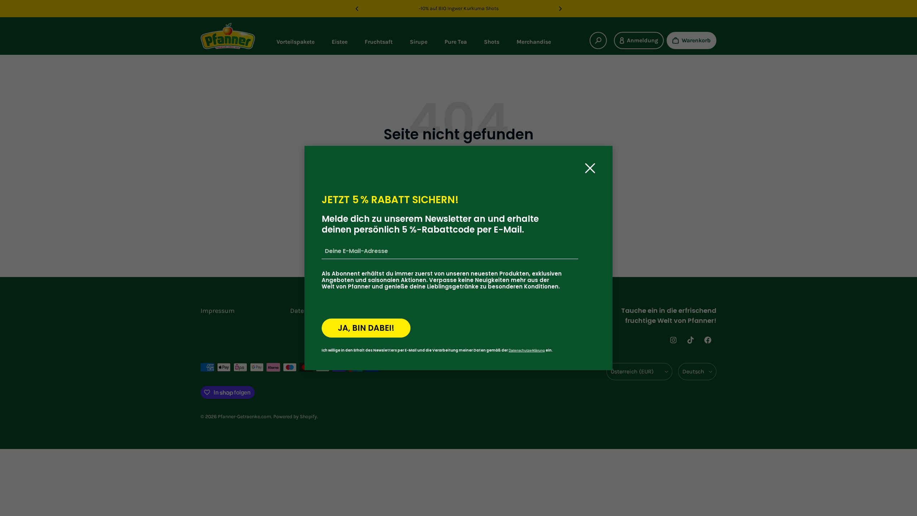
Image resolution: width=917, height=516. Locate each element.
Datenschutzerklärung (527, 350)
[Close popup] (590, 168)
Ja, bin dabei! (366, 328)
